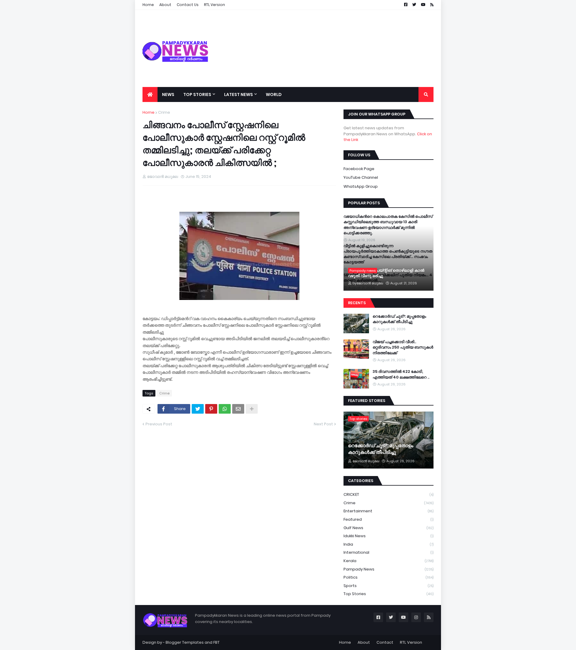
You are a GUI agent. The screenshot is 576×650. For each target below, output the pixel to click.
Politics (389, 577)
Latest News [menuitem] (238, 94)
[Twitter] (198, 409)
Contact (384, 642)
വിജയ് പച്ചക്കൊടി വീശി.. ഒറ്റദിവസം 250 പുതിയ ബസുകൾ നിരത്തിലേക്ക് (403, 347)
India (389, 544)
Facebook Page (359, 169)
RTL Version (411, 642)
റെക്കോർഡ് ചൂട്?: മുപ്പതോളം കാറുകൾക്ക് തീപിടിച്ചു (399, 319)
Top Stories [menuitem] (197, 94)
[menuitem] (150, 94)
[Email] (238, 409)
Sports (389, 586)
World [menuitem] (274, 94)
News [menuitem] (168, 94)
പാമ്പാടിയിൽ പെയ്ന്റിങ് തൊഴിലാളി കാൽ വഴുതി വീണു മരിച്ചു (386, 273)
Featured (389, 519)
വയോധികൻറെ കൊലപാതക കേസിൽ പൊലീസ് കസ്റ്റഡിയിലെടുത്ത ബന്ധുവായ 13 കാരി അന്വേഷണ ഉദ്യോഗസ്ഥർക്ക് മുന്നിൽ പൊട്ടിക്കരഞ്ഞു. (388, 225)
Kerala (389, 561)
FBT (216, 642)
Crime (164, 112)
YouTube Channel (361, 177)
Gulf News (389, 528)
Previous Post (159, 424)
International (389, 552)
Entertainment (389, 511)
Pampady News (389, 569)
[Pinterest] (211, 409)
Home (148, 112)
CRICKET (389, 494)
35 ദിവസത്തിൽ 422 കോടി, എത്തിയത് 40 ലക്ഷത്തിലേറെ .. (401, 374)
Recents (357, 303)
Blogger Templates (185, 642)
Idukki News (389, 536)
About (364, 642)
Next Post (323, 424)
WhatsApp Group (361, 186)
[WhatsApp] (225, 409)
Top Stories (389, 594)
